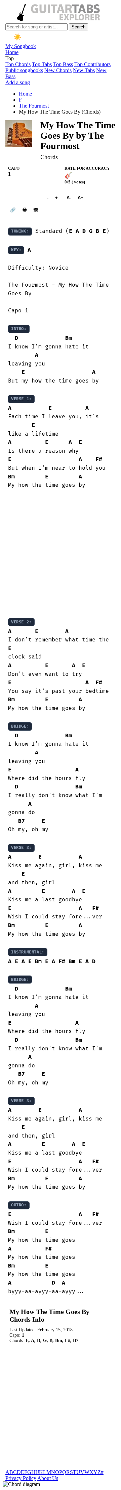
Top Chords (18, 64)
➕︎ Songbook (24, 197)
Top (9, 58)
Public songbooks (24, 70)
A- (69, 197)
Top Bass (63, 64)
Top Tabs (42, 64)
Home (11, 52)
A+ (80, 197)
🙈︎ (36, 209)
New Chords (58, 70)
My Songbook (20, 46)
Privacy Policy (20, 1478)
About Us (47, 1478)
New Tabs (84, 70)
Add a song (17, 82)
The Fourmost (34, 106)
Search (78, 26)
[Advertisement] (60, 553)
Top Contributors (92, 64)
